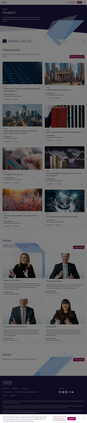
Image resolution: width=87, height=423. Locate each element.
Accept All (71, 418)
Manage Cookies (59, 418)
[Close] (84, 418)
